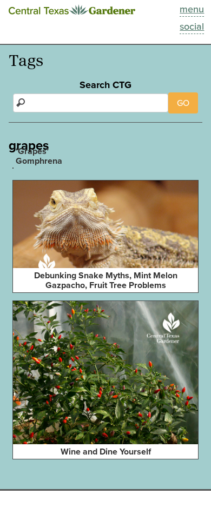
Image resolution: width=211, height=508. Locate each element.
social (192, 26)
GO (183, 103)
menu (192, 9)
